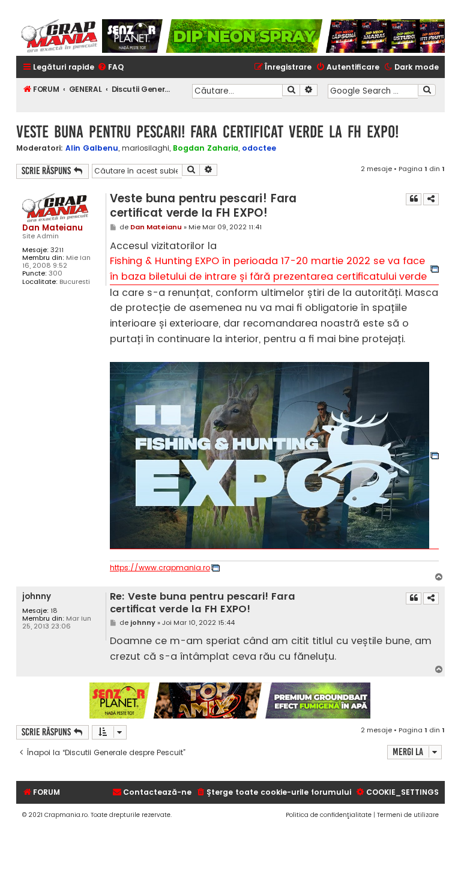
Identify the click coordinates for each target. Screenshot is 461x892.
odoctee (259, 148)
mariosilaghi (145, 148)
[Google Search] (427, 90)
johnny (36, 596)
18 (54, 611)
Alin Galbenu (91, 148)
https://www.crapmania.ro (160, 568)
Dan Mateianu (52, 228)
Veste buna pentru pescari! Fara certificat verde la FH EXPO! (207, 131)
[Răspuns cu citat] (413, 199)
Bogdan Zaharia (205, 148)
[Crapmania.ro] (59, 36)
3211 (57, 250)
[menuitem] (110, 67)
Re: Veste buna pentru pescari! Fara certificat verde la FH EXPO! (202, 603)
